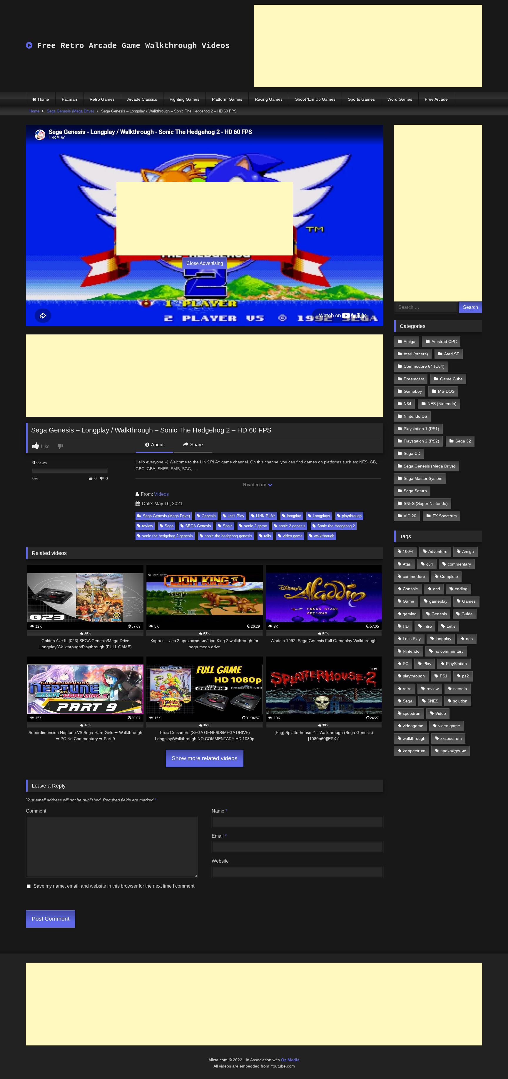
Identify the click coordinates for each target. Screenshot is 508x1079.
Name (219, 810)
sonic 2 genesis (292, 526)
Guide (467, 613)
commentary (459, 564)
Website (220, 860)
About (156, 444)
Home (43, 99)
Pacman (69, 99)
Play (427, 663)
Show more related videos (205, 758)
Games (469, 601)
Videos (161, 494)
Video (440, 713)
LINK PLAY (265, 516)
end (436, 588)
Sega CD (412, 453)
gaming (410, 613)
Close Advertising (204, 263)
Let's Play (236, 516)
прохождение (453, 750)
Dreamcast (414, 379)
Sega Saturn (415, 490)
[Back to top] (489, 1061)
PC (405, 663)
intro (428, 626)
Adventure (437, 551)
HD (406, 626)
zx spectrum (414, 750)
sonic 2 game (255, 526)
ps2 (465, 676)
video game (293, 536)
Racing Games (269, 99)
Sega (169, 526)
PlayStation (456, 663)
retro (407, 688)
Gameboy (413, 391)
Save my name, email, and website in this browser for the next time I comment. (114, 886)
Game (408, 601)
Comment (36, 810)
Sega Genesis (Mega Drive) (70, 111)
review (147, 526)
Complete (449, 576)
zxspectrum (451, 738)
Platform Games (227, 99)
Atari (407, 564)
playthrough (352, 516)
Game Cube (451, 379)
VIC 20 (410, 515)
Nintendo (411, 651)
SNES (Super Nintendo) (426, 503)
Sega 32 (463, 441)
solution (460, 701)
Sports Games (361, 99)
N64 (407, 403)
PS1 (443, 676)
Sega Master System (423, 478)
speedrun (411, 713)
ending (461, 588)
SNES (432, 701)
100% (408, 551)
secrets (460, 688)
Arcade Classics (142, 99)
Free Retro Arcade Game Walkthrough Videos (131, 46)
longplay (294, 516)
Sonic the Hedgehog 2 (336, 526)
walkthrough (324, 536)
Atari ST (451, 354)
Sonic (228, 526)
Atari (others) (416, 354)
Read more (255, 484)
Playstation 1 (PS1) (421, 428)
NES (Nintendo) (442, 403)
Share (196, 444)
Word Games (399, 99)
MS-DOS (446, 391)
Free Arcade (436, 99)
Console (410, 588)
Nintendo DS (415, 416)
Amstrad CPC (444, 341)
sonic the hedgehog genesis (228, 536)
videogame (413, 725)
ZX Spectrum (444, 515)
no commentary (449, 651)
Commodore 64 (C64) (424, 366)
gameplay (438, 601)
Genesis (209, 516)
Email (219, 835)
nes (469, 638)
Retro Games (102, 99)
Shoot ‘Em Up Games (315, 99)
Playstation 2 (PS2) (421, 441)
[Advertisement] (368, 46)
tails (267, 536)
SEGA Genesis (198, 526)
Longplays (321, 516)
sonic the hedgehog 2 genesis (167, 536)
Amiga (409, 341)
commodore (414, 576)
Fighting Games (184, 99)
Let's (451, 626)
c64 (429, 564)
